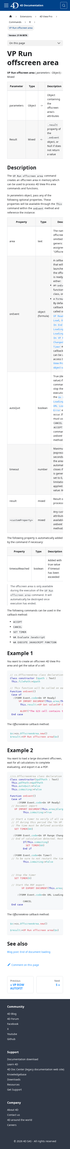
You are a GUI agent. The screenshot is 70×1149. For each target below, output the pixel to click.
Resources (13, 1084)
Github (11, 1039)
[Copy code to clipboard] (59, 675)
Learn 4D (12, 1064)
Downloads (13, 1079)
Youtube (12, 1034)
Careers (12, 1125)
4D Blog (12, 1013)
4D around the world (19, 1120)
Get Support (14, 1089)
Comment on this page (25, 965)
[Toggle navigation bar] (6, 5)
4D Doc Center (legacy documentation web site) (35, 1069)
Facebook (12, 1024)
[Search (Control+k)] (63, 5)
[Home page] (10, 16)
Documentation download (22, 1059)
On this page (17, 43)
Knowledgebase (16, 1074)
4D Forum (13, 1019)
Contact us (13, 1115)
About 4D (12, 1109)
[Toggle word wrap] (52, 675)
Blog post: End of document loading (28, 952)
